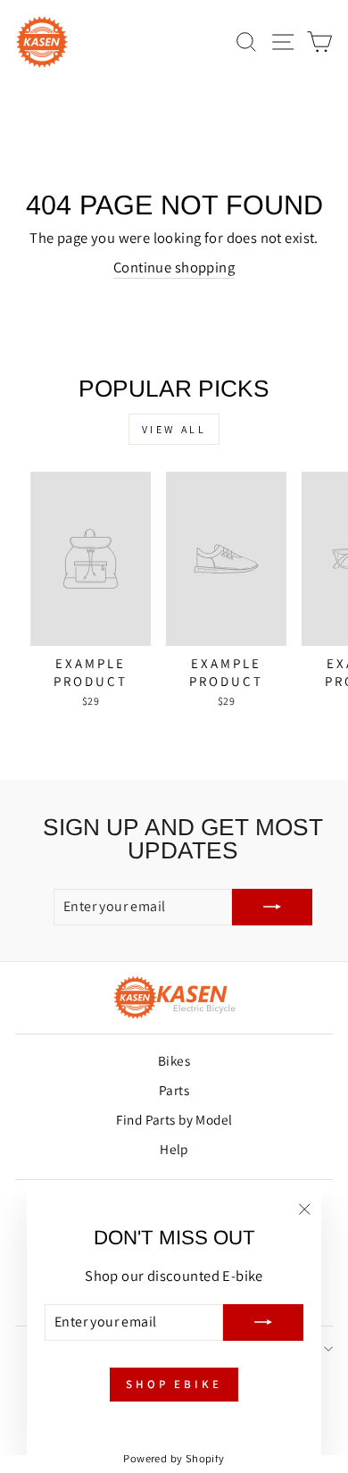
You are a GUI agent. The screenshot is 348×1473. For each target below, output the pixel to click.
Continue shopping (174, 267)
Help (174, 1149)
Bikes (174, 1060)
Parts (174, 1090)
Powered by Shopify (173, 1458)
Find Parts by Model (174, 1119)
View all (174, 429)
